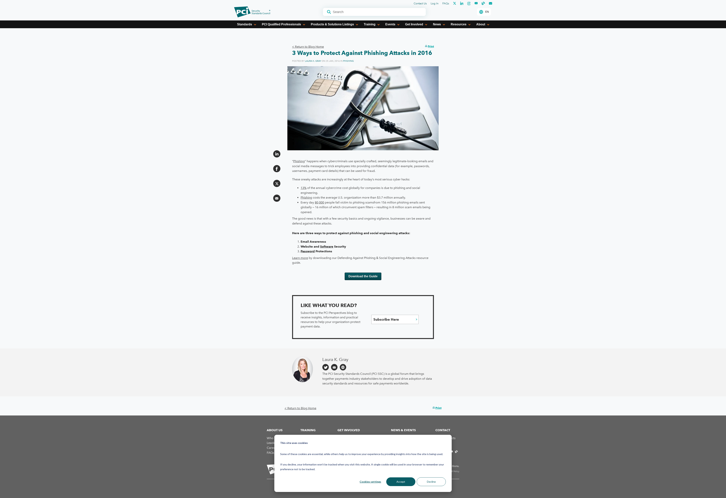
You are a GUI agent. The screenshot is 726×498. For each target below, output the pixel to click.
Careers (272, 448)
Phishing (348, 61)
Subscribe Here (386, 319)
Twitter (325, 367)
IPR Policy (454, 471)
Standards (244, 24)
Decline (431, 481)
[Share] (276, 153)
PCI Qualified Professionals (281, 24)
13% (303, 188)
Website (343, 367)
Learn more (300, 258)
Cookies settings (370, 481)
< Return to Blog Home (308, 46)
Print (431, 46)
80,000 (319, 202)
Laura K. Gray (313, 61)
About (480, 24)
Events (390, 24)
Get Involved (414, 24)
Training (369, 24)
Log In (434, 3)
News (437, 24)
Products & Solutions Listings (332, 24)
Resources (458, 24)
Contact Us (420, 3)
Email (334, 367)
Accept (400, 481)
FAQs (445, 3)
